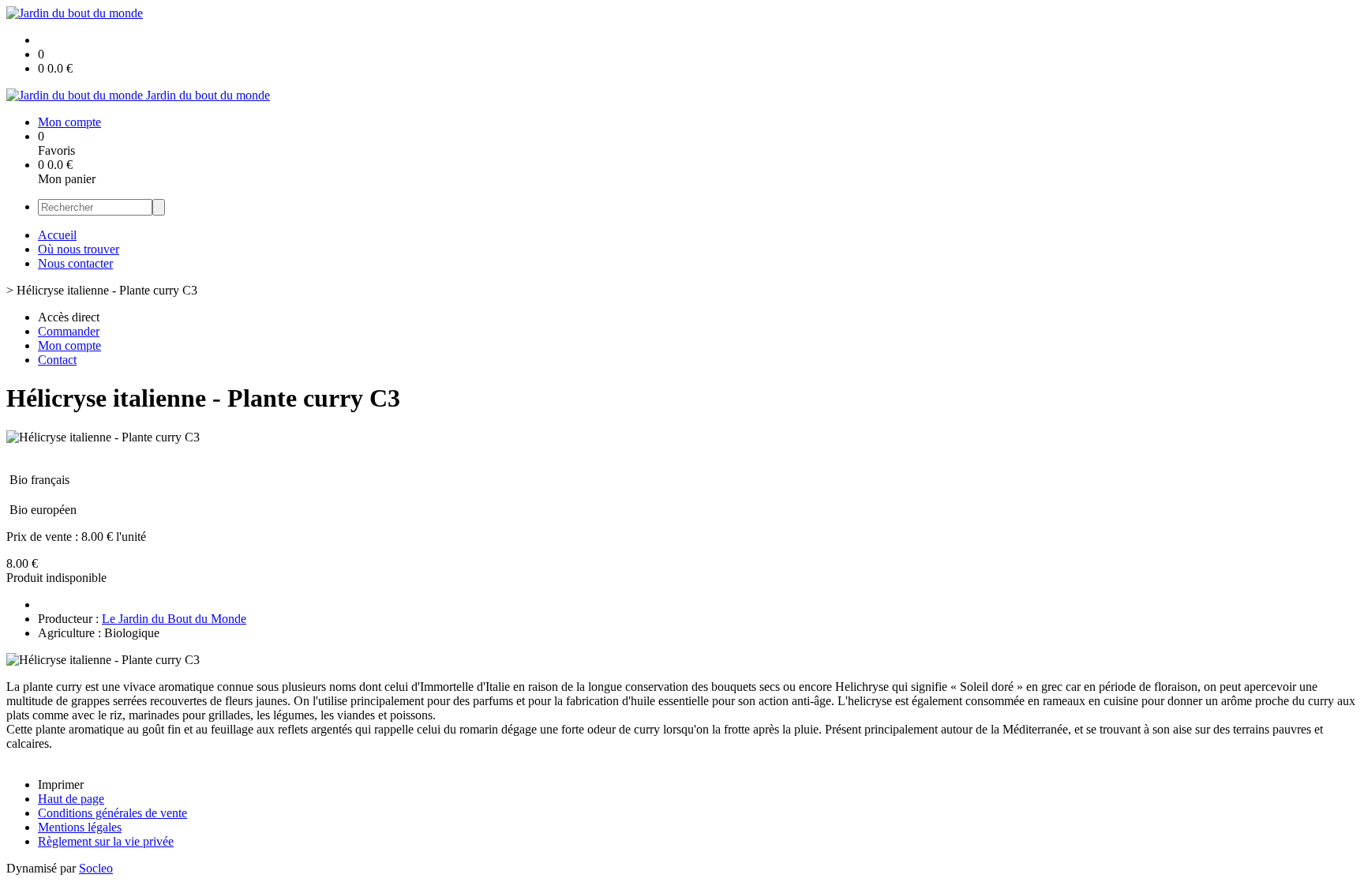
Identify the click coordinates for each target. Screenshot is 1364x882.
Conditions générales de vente (112, 813)
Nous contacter (75, 263)
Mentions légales (80, 827)
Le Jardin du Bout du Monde (174, 618)
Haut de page (71, 798)
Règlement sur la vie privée (106, 841)
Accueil (57, 235)
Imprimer (61, 784)
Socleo (96, 868)
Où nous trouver (78, 249)
